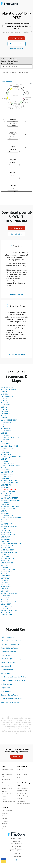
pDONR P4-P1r (6, 494)
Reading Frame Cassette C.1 (10, 610)
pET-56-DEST (5, 461)
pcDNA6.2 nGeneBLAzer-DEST (11, 543)
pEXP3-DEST (5, 582)
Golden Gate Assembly (24, 804)
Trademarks (16, 853)
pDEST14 (4, 407)
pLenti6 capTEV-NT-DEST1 (10, 507)
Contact (4, 829)
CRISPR (4, 796)
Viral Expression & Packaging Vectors (13, 677)
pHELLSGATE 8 (5, 403)
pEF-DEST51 (5, 597)
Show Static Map (6, 82)
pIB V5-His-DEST (6, 411)
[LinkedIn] (16, 860)
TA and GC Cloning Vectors (10, 648)
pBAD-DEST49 (5, 413)
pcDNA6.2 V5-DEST (7, 561)
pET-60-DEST (5, 496)
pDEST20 (4, 433)
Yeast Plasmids (6, 691)
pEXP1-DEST (5, 565)
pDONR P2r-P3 (6, 485)
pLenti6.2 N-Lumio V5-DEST (10, 446)
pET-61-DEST (5, 504)
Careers (4, 826)
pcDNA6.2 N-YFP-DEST (8, 535)
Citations (4, 816)
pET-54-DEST (5, 444)
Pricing (19, 772)
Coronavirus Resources (8, 652)
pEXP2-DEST (5, 574)
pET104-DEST (5, 530)
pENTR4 (3, 426)
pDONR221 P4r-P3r (7, 563)
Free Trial (20, 769)
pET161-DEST (5, 556)
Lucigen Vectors (6, 684)
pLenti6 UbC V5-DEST (8, 515)
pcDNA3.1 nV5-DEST (7, 448)
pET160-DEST (5, 548)
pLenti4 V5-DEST (6, 429)
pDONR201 (4, 511)
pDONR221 (4, 528)
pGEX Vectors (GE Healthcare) (11, 659)
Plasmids (6, 72)
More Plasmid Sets (7, 63)
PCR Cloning (21, 798)
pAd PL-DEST (5, 405)
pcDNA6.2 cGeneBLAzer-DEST (11, 500)
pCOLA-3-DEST (6, 604)
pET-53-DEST (5, 435)
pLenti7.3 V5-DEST (7, 533)
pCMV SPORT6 (5, 578)
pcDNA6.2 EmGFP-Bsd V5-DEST (11, 517)
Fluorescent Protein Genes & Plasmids (14, 680)
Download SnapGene (16, 44)
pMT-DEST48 (5, 541)
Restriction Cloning (23, 788)
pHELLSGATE (5, 600)
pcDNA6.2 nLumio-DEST (9, 552)
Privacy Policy (16, 841)
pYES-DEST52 (5, 584)
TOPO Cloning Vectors (8, 662)
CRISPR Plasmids (6, 666)
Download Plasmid (16, 48)
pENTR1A (4, 400)
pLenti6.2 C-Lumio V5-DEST (10, 437)
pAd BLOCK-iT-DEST (7, 387)
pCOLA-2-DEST (6, 595)
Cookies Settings (16, 846)
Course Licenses (22, 774)
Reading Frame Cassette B (10, 602)
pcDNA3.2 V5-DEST (7, 474)
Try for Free (16, 756)
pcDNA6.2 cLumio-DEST (9, 509)
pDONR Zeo (5, 502)
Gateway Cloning (22, 790)
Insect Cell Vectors (7, 655)
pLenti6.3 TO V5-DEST (8, 463)
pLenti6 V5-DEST (6, 524)
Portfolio (4, 823)
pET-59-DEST (5, 487)
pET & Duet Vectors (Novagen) (11, 644)
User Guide (5, 791)
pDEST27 (4, 459)
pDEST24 (4, 442)
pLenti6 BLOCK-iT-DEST (8, 489)
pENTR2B (4, 409)
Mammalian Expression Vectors (11, 698)
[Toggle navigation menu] (30, 4)
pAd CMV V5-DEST (7, 396)
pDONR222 (4, 580)
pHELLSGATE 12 (6, 608)
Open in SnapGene (16, 38)
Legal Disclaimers (16, 844)
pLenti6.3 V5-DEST (7, 472)
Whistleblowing (16, 856)
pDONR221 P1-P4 (6, 537)
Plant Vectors (5, 673)
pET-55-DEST (5, 452)
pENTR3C (4, 418)
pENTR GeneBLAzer (7, 615)
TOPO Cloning (21, 801)
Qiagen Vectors (6, 688)
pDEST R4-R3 (5, 613)
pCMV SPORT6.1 (6, 587)
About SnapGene (7, 810)
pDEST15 (4, 416)
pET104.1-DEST (6, 539)
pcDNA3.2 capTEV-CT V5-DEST (11, 457)
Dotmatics (5, 821)
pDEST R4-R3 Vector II (8, 390)
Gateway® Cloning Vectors (10, 695)
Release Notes (6, 779)
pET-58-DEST (5, 478)
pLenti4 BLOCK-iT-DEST (8, 420)
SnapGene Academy (7, 786)
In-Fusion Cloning (22, 796)
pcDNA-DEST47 (6, 431)
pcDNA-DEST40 (6, 422)
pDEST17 (4, 424)
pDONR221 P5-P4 (6, 571)
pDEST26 (4, 450)
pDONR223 (4, 589)
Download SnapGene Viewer (16, 355)
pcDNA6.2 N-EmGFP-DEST (9, 526)
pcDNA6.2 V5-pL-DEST (8, 569)
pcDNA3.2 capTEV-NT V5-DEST (11, 465)
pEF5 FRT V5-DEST (7, 606)
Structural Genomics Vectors (10, 702)
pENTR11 (4, 392)
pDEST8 (3, 468)
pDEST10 (4, 398)
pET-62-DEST (5, 513)
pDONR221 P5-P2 (6, 476)
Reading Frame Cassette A (9, 593)
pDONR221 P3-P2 (6, 554)
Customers (5, 813)
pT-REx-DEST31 (6, 576)
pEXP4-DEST (5, 591)
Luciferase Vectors (7, 670)
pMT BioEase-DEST (7, 550)
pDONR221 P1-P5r (7, 546)
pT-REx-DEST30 (6, 567)
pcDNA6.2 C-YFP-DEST (8, 491)
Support (4, 818)
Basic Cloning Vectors (8, 637)
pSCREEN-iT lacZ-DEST (8, 558)
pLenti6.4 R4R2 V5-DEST (9, 481)
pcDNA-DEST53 (6, 439)
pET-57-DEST (5, 470)
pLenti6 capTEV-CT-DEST (9, 498)
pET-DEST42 (5, 522)
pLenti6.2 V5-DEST (7, 455)
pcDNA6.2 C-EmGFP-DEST (9, 483)
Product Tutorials (7, 788)
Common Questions (7, 794)
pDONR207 (4, 520)
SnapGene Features (7, 769)
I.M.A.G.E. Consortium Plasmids (11, 641)
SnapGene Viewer (7, 772)
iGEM (18, 777)
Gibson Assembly (22, 793)
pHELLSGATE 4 (5, 394)
